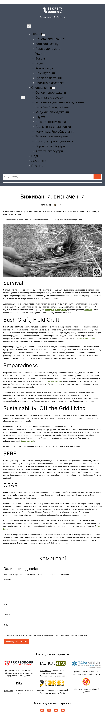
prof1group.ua (10, 671)
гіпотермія (49, 310)
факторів (88, 310)
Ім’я (6, 604)
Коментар (9, 579)
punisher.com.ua (43, 690)
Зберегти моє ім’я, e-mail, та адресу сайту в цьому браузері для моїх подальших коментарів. (47, 635)
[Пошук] (97, 176)
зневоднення (60, 310)
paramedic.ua (79, 672)
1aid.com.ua (78, 689)
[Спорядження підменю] (53, 88)
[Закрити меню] (29, 26)
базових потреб (54, 381)
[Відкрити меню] (23, 97)
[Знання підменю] (43, 35)
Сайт (6, 625)
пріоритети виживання (85, 338)
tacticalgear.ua (45, 671)
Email (7, 615)
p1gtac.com (8, 691)
